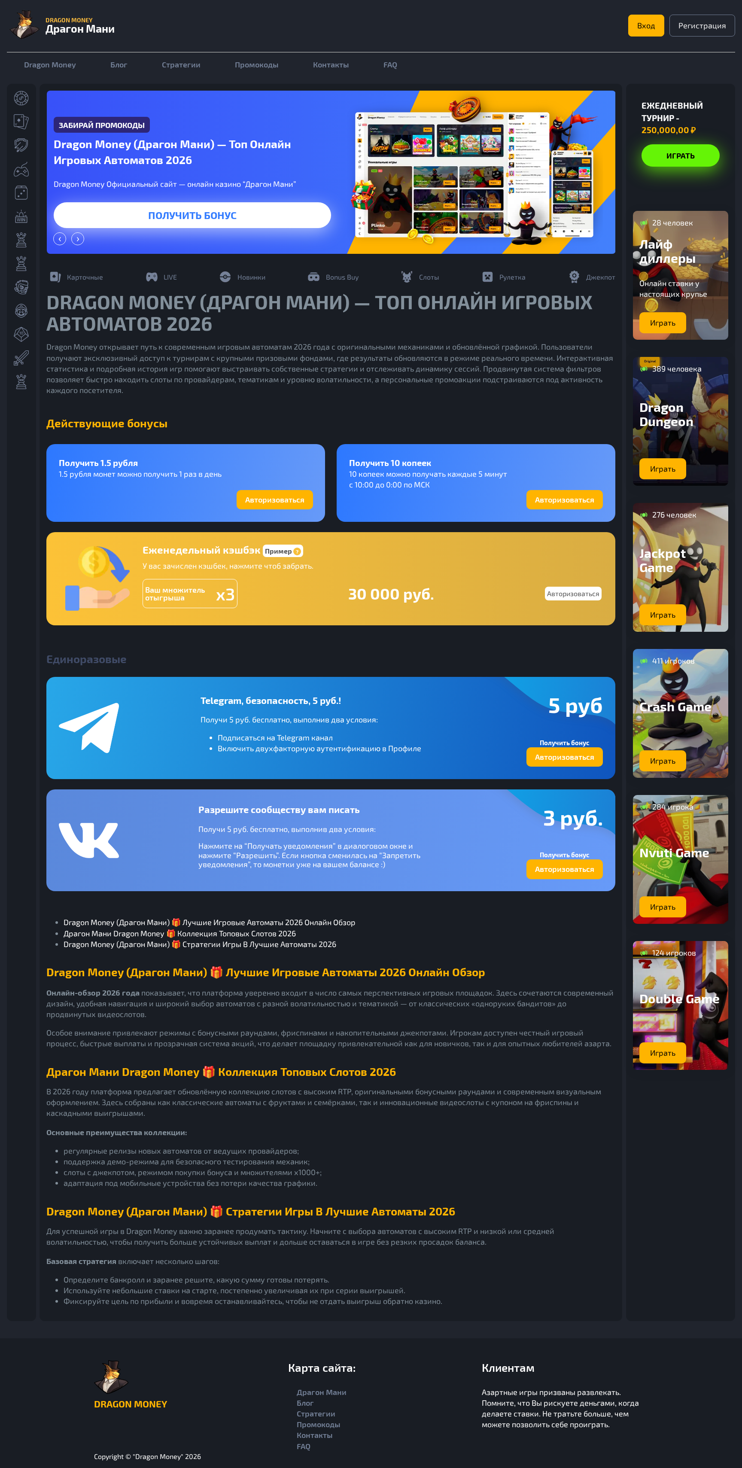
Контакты (331, 64)
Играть (192, 215)
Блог (119, 64)
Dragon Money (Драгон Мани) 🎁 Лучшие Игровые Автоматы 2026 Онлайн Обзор (210, 922)
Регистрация (702, 25)
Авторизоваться (274, 499)
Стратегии (181, 64)
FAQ (390, 64)
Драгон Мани (322, 1392)
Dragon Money (50, 64)
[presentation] (59, 238)
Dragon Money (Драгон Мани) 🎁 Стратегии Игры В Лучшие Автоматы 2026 (200, 944)
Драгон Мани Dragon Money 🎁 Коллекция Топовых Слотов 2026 (180, 933)
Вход (646, 25)
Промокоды (257, 64)
